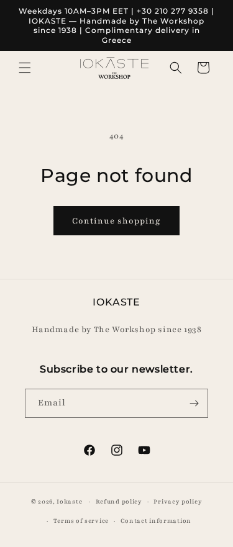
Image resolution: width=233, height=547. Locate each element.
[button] (25, 67)
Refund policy (119, 501)
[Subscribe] (194, 403)
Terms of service (81, 521)
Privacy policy (177, 501)
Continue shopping (116, 221)
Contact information (156, 521)
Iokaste (69, 501)
